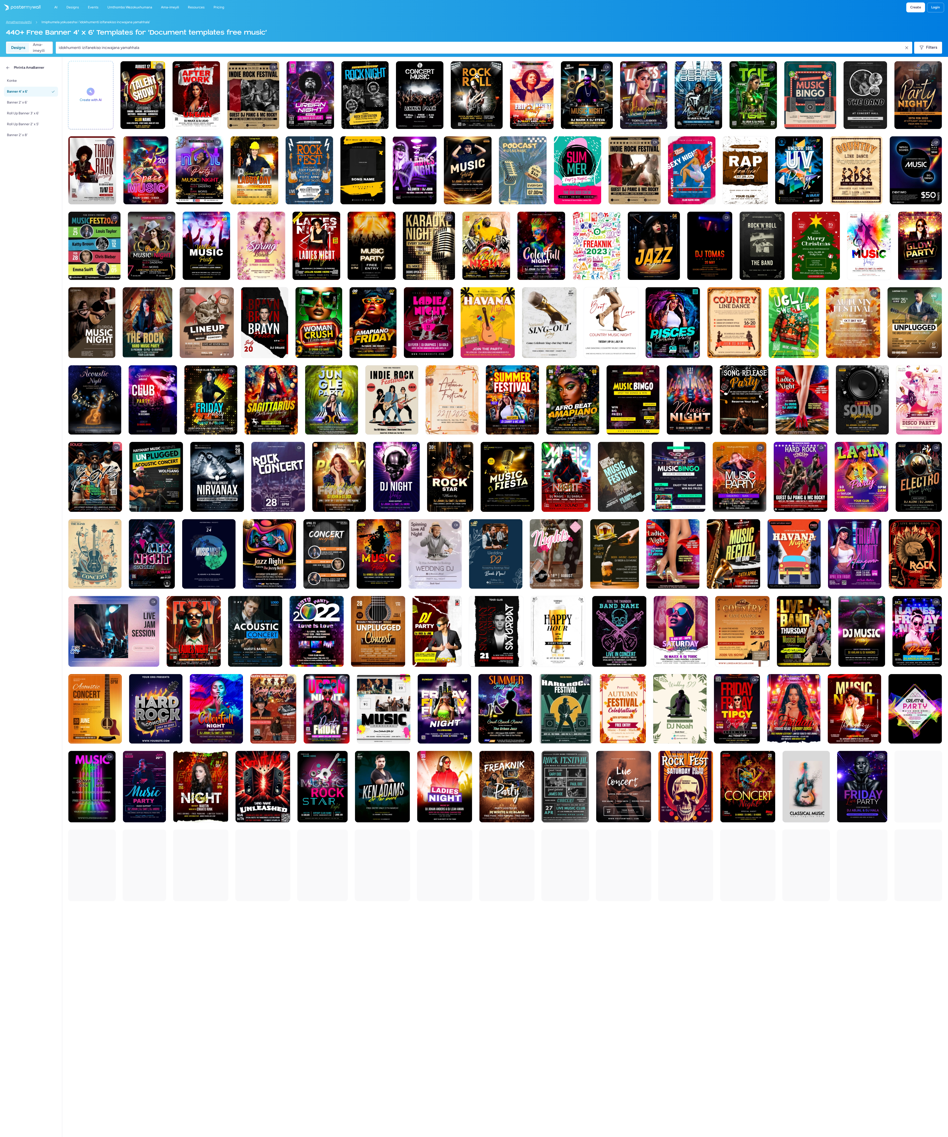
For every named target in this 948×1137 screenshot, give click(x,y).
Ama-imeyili (39, 48)
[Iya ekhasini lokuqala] (20, 7)
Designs (18, 47)
